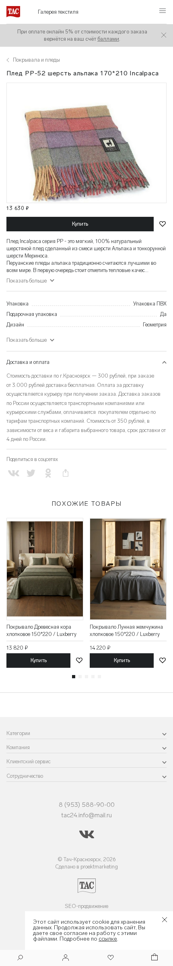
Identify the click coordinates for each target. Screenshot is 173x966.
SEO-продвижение (86, 906)
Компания (18, 747)
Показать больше (26, 340)
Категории (18, 733)
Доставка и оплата (27, 362)
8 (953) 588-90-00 (87, 804)
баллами (108, 39)
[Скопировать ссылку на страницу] (66, 473)
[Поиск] (20, 958)
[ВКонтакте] (13, 473)
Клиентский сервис (28, 761)
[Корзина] (154, 958)
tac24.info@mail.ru (86, 815)
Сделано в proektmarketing (86, 867)
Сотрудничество (24, 776)
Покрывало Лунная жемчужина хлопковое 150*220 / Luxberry (126, 630)
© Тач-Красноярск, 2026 (87, 859)
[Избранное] (110, 958)
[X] (31, 473)
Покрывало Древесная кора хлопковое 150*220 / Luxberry (41, 630)
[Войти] (65, 958)
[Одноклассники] (48, 473)
